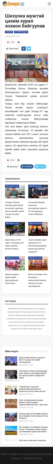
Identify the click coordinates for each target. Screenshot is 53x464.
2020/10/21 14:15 (12, 258)
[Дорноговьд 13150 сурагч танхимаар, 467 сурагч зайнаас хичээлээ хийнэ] (15, 229)
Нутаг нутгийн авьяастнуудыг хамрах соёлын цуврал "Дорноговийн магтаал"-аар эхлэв (33, 402)
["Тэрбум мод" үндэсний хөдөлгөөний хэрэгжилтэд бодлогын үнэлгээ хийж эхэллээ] (11, 390)
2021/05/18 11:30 (12, 186)
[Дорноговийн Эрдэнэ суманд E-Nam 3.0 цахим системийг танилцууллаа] (11, 361)
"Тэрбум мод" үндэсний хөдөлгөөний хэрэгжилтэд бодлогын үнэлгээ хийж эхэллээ (32, 389)
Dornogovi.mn (15, 454)
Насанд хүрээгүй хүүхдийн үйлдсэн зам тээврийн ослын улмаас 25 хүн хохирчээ (33, 416)
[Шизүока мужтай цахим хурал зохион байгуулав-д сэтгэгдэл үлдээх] (19, 160)
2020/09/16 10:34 (35, 258)
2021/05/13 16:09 (35, 186)
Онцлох (9, 32)
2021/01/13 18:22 (35, 223)
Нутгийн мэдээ (21, 32)
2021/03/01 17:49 (12, 223)
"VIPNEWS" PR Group (32, 458)
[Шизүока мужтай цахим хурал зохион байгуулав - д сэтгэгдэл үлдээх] (19, 42)
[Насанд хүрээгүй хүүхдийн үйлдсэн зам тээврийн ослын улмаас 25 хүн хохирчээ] (11, 417)
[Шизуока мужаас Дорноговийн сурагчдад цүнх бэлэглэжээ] (15, 263)
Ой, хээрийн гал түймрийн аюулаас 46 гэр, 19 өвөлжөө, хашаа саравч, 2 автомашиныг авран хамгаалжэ (33, 429)
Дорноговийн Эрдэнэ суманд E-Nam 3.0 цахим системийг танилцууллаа (32, 360)
